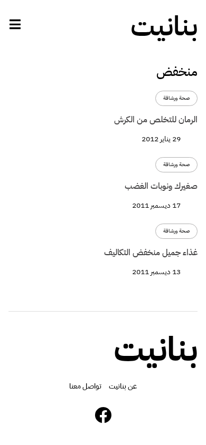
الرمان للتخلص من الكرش (156, 119)
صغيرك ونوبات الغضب (161, 186)
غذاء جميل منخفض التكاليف (151, 252)
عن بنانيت (123, 386)
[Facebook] (103, 415)
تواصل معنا (85, 386)
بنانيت (164, 26)
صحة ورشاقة (176, 98)
